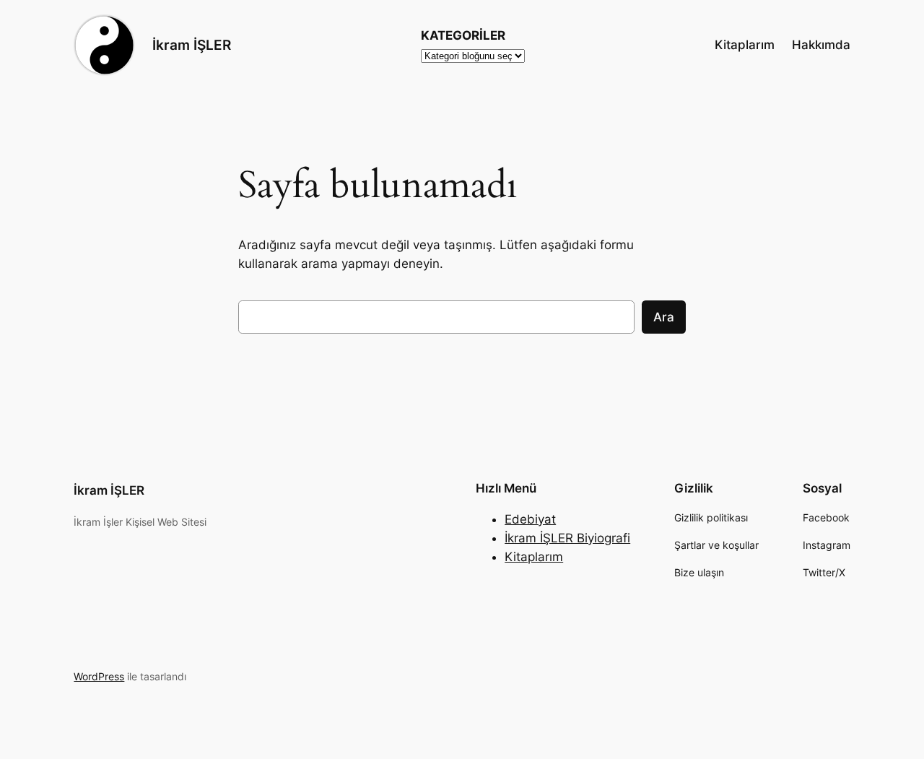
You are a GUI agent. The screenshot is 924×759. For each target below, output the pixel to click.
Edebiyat (530, 519)
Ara (663, 317)
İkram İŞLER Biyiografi (567, 538)
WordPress (99, 676)
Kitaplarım (534, 557)
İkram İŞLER (191, 44)
